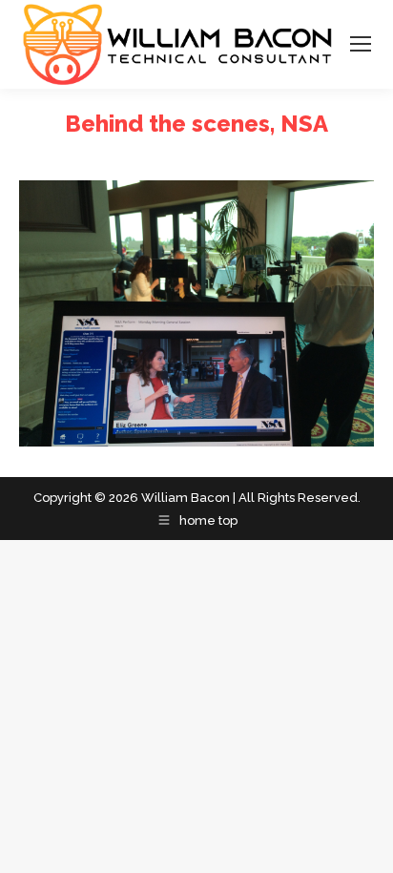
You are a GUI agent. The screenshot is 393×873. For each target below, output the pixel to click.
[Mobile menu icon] (360, 44)
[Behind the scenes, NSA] (196, 313)
